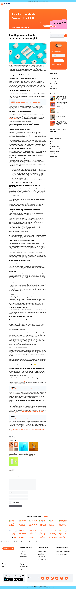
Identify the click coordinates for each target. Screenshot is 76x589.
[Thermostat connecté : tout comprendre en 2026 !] (52, 117)
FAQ (3, 566)
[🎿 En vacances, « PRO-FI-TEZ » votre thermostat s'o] (53, 524)
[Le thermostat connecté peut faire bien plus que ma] (33, 524)
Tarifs (51, 141)
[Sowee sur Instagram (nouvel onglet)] (60, 23)
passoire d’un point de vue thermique (26, 381)
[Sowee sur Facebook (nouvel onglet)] (55, 23)
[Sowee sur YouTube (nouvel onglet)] (65, 22)
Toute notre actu (23, 567)
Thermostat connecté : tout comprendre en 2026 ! (61, 116)
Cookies (50, 587)
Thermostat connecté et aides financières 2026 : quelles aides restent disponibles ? (61, 104)
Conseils (3, 541)
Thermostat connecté (55, 148)
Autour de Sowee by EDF (42, 559)
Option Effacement (54, 146)
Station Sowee (53, 143)
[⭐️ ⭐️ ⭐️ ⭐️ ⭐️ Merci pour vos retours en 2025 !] (63, 534)
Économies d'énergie (42, 551)
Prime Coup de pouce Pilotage (61, 554)
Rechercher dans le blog (55, 32)
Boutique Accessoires (24, 556)
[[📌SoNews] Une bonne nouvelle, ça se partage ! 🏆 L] (13, 524)
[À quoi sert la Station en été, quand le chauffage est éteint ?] (52, 111)
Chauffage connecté (20, 40)
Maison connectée (54, 83)
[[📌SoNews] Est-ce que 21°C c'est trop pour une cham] (53, 534)
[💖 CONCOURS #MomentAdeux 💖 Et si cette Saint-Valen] (63, 524)
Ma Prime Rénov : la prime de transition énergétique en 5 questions (26, 388)
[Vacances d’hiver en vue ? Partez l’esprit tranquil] (13, 534)
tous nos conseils (59, 134)
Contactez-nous (5, 567)
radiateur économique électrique (27, 302)
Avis (21, 569)
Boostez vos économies (60, 549)
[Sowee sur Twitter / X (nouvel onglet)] (57, 23)
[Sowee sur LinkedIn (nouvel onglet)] (62, 23)
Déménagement (53, 156)
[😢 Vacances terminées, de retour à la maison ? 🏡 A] (23, 524)
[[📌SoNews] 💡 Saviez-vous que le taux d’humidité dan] (33, 534)
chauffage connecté (13, 118)
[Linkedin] (15, 437)
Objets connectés (54, 86)
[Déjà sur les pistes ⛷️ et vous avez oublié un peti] (43, 524)
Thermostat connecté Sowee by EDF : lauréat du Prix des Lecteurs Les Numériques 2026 (61, 98)
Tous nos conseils (41, 549)
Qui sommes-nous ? (24, 566)
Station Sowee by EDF (24, 549)
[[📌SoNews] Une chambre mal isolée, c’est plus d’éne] (23, 534)
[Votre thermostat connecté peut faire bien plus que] (43, 534)
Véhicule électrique (54, 153)
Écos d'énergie (53, 81)
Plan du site (55, 587)
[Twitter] (12, 437)
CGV (28, 587)
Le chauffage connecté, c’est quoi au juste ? (21, 418)
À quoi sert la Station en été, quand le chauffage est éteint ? (61, 110)
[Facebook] (10, 437)
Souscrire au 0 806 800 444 (34, 1)
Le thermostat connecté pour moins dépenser (64, 553)
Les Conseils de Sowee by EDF (24, 16)
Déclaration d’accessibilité (43, 587)
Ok (65, 35)
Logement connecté (54, 151)
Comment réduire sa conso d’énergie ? (63, 551)
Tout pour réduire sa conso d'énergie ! (20, 27)
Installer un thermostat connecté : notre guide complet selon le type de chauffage (61, 122)
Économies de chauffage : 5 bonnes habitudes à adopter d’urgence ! (26, 102)
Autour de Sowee (54, 76)
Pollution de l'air (53, 88)
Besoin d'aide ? (7, 548)
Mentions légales (33, 587)
